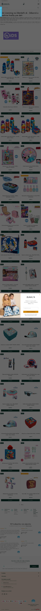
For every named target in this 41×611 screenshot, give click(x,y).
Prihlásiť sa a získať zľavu (31, 311)
